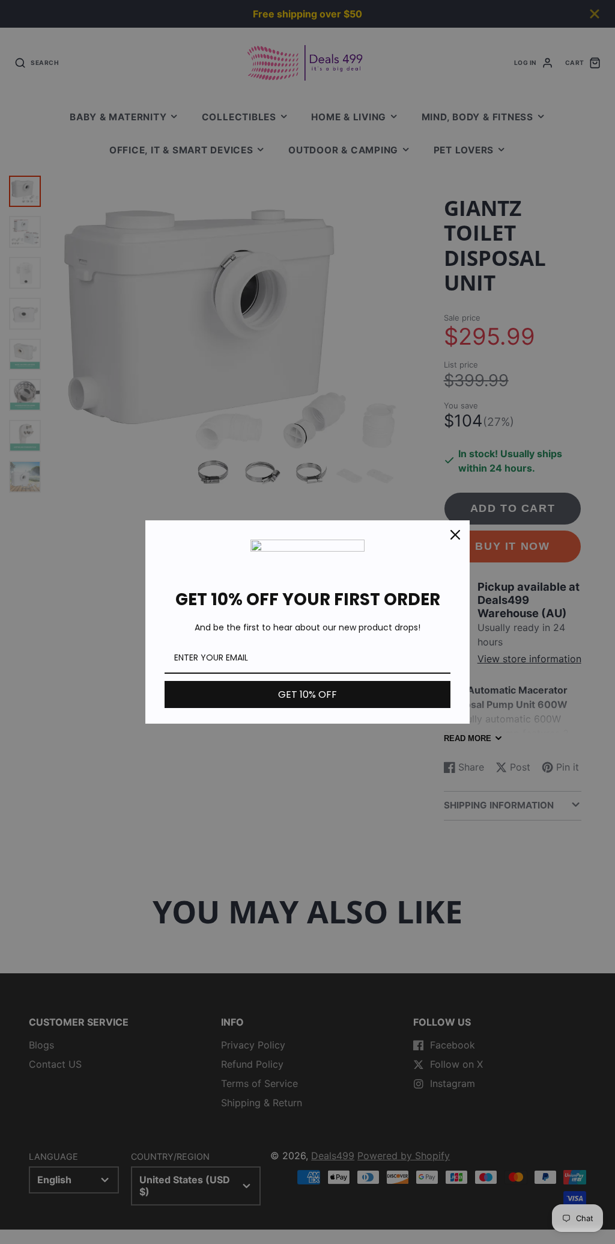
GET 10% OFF (307, 694)
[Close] (455, 534)
